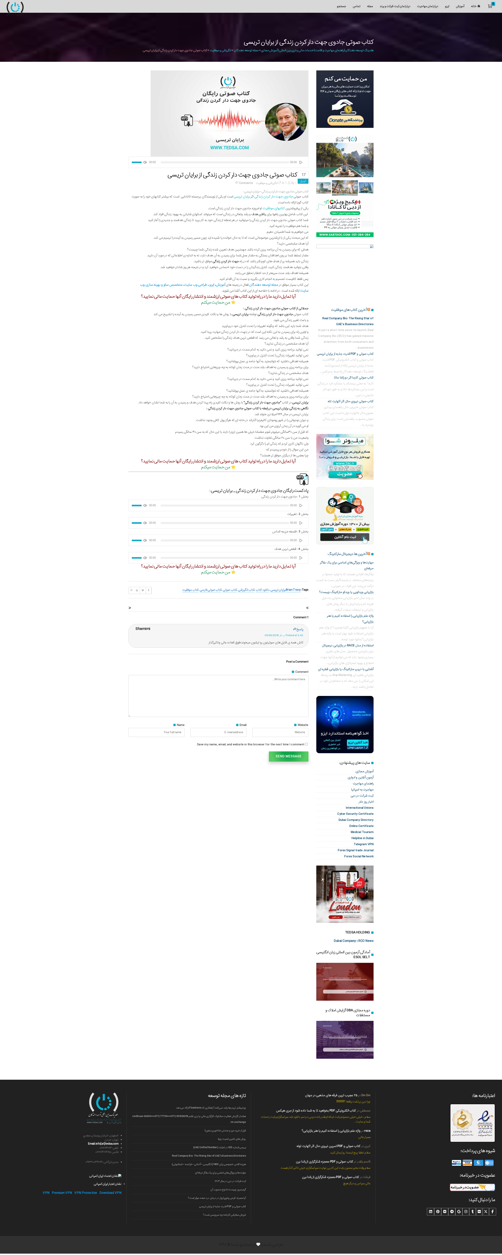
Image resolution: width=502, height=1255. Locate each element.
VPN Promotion (85, 1193)
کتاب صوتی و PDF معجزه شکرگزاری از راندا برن (324, 1161)
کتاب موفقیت (190, 589)
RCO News (366, 941)
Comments (246, 183)
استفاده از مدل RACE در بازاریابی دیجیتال (348, 645)
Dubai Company (345, 941)
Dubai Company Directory (356, 820)
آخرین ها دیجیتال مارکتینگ (347, 554)
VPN (46, 1193)
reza (367, 1130)
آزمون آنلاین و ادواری (361, 777)
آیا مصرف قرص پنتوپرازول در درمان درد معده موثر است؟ (217, 1198)
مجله (274, 284)
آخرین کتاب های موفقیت (349, 310)
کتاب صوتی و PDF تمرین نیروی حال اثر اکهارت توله (328, 1146)
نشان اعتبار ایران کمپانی (107, 1184)
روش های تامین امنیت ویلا (232, 1139)
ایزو (211, 284)
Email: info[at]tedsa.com (103, 1143)
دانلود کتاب (262, 589)
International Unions (360, 807)
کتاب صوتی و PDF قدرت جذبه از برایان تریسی (345, 353)
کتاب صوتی (230, 589)
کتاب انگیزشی (246, 589)
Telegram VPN (364, 844)
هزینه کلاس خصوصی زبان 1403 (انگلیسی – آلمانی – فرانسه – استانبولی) (209, 1164)
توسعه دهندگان (260, 284)
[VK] (444, 1211)
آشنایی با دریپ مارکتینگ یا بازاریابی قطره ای (346, 669)
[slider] (137, 162)
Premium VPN (62, 1193)
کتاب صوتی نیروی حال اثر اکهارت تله (351, 401)
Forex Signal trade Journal (356, 850)
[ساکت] (145, 162)
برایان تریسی (277, 589)
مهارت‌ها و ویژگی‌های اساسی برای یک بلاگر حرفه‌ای (220, 1173)
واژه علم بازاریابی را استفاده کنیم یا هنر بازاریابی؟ (331, 1130)
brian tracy (293, 589)
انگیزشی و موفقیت (220, 50)
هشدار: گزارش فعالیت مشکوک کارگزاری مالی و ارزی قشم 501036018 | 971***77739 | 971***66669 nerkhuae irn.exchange (189, 1119)
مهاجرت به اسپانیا (362, 789)
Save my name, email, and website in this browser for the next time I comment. (250, 744)
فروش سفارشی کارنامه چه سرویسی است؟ (224, 1215)
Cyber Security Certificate (355, 813)
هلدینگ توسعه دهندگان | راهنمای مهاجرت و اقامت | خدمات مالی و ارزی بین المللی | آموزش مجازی (317, 50)
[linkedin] (430, 1211)
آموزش (220, 284)
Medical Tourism (362, 832)
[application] (218, 162)
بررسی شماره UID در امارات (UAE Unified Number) (219, 1147)
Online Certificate (361, 826)
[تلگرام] (451, 1211)
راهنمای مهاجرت (363, 783)
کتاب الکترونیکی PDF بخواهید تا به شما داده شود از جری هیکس (316, 1110)
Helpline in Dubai (363, 838)
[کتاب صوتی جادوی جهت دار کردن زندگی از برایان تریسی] (229, 113)
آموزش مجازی (365, 771)
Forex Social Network (359, 856)
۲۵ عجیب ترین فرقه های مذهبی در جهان (331, 1095)
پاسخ (299, 629)
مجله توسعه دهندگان (246, 50)
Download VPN (110, 1193)
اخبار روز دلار (366, 801)
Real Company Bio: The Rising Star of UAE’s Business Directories (209, 1156)
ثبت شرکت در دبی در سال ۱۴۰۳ (230, 1181)
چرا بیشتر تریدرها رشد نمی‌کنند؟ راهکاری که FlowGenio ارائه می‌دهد (211, 1108)
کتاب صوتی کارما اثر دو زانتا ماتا (354, 377)
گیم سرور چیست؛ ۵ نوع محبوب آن (228, 1189)
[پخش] (301, 162)
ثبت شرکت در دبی (362, 795)
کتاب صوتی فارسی (211, 589)
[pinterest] (437, 1211)
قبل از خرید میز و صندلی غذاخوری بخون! (225, 1130)
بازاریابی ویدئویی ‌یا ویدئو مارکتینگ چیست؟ (346, 592)
